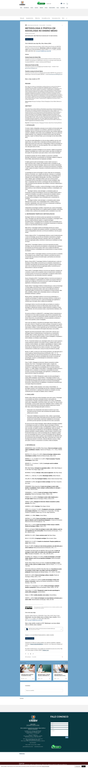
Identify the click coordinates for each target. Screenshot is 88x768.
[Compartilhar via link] (33, 653)
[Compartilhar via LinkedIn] (30, 653)
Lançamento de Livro (29, 18)
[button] (67, 3)
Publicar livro (37, 18)
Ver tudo (66, 662)
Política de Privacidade (45, 766)
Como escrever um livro (56, 18)
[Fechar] (86, 766)
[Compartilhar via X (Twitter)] (28, 653)
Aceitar (83, 766)
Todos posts (22, 18)
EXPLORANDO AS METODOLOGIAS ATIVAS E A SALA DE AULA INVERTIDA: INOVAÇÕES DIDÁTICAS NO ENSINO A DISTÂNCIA (60, 675)
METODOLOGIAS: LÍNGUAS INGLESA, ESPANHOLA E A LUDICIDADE (44, 675)
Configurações (77, 766)
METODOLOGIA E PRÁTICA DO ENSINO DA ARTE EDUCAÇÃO (27, 675)
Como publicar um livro (46, 18)
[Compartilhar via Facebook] (25, 653)
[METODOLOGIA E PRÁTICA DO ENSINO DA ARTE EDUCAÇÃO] (27, 669)
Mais (63, 18)
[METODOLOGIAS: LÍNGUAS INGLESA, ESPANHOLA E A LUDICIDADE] (44, 669)
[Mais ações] (62, 25)
